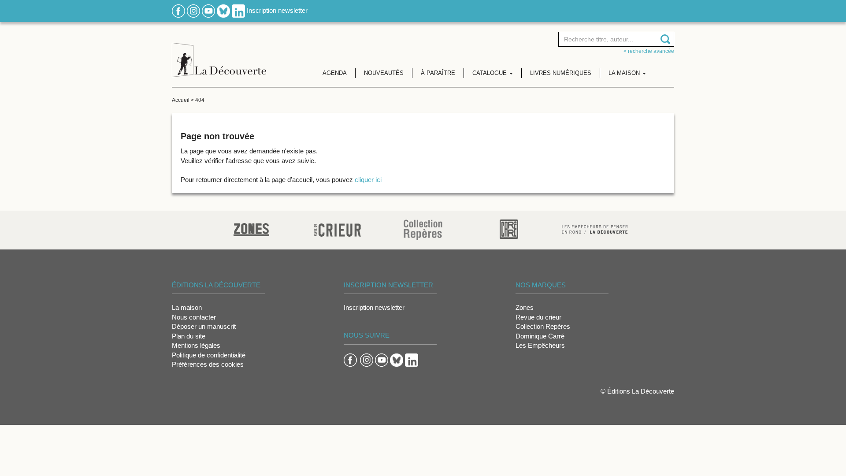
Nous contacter (194, 317)
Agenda (335, 73)
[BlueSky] (223, 10)
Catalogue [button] (490, 73)
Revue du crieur (538, 317)
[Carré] (509, 228)
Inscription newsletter (277, 10)
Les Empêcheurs (540, 345)
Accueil (180, 100)
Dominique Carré (540, 336)
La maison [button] (625, 73)
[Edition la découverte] (219, 53)
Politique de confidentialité (208, 355)
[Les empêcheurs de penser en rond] (595, 228)
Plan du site (188, 336)
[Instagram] (193, 10)
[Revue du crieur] (337, 228)
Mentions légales (196, 345)
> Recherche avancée (648, 51)
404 (199, 100)
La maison (187, 307)
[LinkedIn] (238, 10)
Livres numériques (560, 73)
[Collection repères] (423, 229)
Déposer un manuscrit (204, 326)
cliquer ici (368, 179)
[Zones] (251, 228)
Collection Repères (543, 326)
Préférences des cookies (208, 364)
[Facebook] (178, 10)
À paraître (438, 73)
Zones (525, 307)
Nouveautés (384, 73)
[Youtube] (208, 10)
